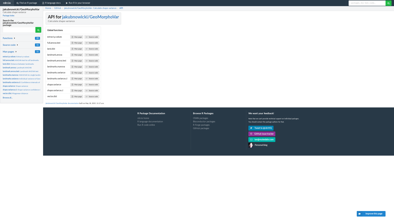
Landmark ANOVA (17, 68)
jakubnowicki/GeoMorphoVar (90, 17)
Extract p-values (16, 57)
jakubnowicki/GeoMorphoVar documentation (62, 103)
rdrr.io (7, 3)
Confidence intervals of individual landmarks (30, 82)
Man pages (8, 52)
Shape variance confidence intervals (25, 90)
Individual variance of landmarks (24, 79)
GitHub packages (201, 128)
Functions (8, 38)
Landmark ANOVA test (20, 71)
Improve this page (374, 214)
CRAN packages (200, 118)
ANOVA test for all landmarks (21, 60)
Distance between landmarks (18, 64)
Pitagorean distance (15, 93)
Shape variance (15, 86)
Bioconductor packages (204, 122)
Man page (78, 37)
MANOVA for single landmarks (23, 75)
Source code (9, 45)
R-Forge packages (201, 125)
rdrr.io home (143, 118)
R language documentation (150, 122)
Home (48, 8)
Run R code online (146, 125)
